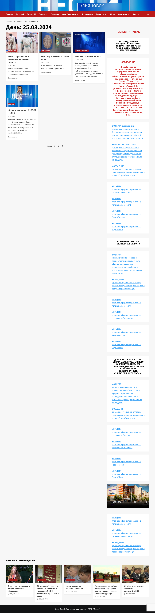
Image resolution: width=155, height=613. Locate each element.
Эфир (112, 14)
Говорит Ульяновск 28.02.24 (88, 56)
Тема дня (54, 14)
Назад (49, 146)
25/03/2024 (12, 65)
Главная (9, 14)
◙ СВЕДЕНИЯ (118, 409)
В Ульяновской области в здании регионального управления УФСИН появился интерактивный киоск (48, 591)
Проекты (100, 14)
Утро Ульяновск (69, 14)
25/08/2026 (12, 594)
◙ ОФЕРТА (116, 384)
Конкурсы (122, 14)
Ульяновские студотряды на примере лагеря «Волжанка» (19, 588)
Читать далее (13, 78)
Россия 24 (31, 14)
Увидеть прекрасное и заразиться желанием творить (18, 59)
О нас (135, 14)
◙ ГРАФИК (116, 186)
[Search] (147, 14)
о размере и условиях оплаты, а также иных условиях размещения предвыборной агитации (128, 415)
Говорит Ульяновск (82, 50)
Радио (42, 14)
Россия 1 (20, 14)
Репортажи (87, 14)
